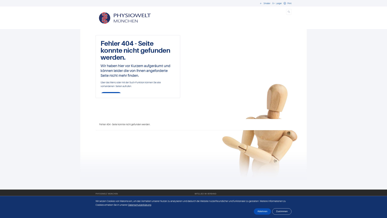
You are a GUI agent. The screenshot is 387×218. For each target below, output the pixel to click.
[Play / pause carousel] (155, 114)
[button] (264, 3)
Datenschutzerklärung (139, 205)
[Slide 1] (196, 114)
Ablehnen (262, 211)
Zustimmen (282, 211)
